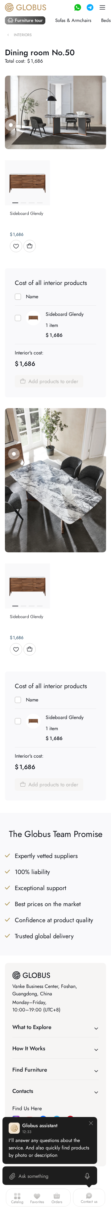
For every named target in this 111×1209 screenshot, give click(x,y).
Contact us (89, 1201)
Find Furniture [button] (29, 1069)
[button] (102, 7)
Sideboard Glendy (65, 314)
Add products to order (53, 381)
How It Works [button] (28, 1048)
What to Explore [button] (31, 1027)
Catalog (17, 1201)
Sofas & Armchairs (73, 20)
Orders (56, 1201)
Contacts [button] (22, 1091)
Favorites (37, 1201)
